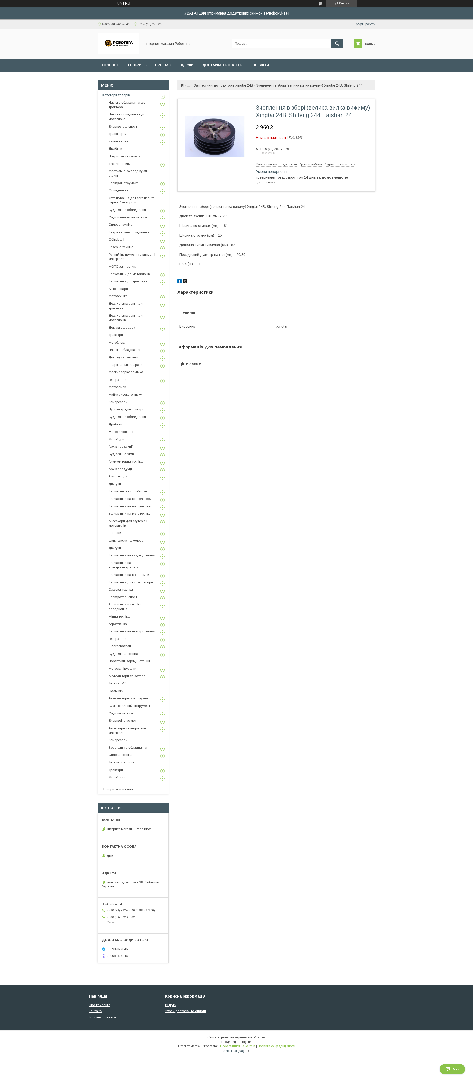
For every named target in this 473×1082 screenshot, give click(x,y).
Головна (110, 65)
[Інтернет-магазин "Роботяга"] (118, 52)
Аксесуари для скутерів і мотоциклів (128, 523)
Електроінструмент (123, 183)
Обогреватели (120, 646)
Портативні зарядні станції (129, 661)
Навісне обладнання (124, 350)
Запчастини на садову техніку (132, 555)
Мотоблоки (117, 342)
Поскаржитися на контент (237, 1046)
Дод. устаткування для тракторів (126, 306)
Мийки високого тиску (125, 394)
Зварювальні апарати (125, 365)
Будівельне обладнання (127, 210)
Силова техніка (120, 224)
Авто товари (118, 289)
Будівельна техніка (123, 654)
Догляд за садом (122, 327)
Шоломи (115, 533)
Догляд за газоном (123, 357)
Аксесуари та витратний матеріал (127, 730)
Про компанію (99, 1005)
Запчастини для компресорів (131, 582)
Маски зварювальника (126, 372)
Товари (134, 65)
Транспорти (118, 134)
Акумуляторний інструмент (129, 698)
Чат (456, 1069)
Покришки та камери (124, 156)
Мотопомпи (117, 387)
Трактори (116, 335)
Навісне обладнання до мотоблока (127, 116)
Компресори (118, 402)
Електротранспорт (123, 126)
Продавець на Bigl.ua (236, 1042)
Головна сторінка (102, 1017)
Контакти (260, 65)
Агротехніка (118, 624)
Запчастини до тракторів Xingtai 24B (223, 85)
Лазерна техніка (121, 247)
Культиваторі (119, 141)
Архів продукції (121, 446)
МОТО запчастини (123, 266)
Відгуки (187, 65)
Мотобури (116, 439)
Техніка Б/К (117, 683)
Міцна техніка (119, 616)
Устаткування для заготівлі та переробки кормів (132, 200)
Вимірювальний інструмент (129, 706)
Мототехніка (118, 296)
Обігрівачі (116, 239)
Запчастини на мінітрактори (130, 499)
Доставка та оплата (222, 65)
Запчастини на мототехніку (129, 513)
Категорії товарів (116, 95)
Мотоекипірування (123, 668)
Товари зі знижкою (117, 789)
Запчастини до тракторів (128, 281)
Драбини (115, 148)
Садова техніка (121, 589)
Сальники (116, 691)
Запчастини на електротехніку (132, 631)
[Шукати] (337, 43)
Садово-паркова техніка (128, 217)
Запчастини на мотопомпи (129, 575)
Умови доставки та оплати (185, 1011)
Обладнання (118, 190)
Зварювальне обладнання (129, 232)
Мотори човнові (121, 432)
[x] (185, 282)
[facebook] (179, 282)
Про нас (163, 65)
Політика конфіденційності (276, 1046)
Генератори (117, 380)
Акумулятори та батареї (127, 676)
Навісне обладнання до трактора (127, 105)
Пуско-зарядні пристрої (127, 409)
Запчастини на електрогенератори (123, 565)
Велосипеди (118, 476)
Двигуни (115, 484)
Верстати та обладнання (128, 747)
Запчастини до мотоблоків (129, 274)
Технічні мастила (122, 762)
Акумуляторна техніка (126, 461)
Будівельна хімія (122, 454)
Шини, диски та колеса (126, 540)
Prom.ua (260, 1037)
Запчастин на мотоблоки (128, 491)
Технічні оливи (120, 163)
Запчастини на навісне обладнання (126, 607)
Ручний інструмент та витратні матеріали (132, 257)
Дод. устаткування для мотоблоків (126, 318)
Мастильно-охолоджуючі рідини (128, 173)
